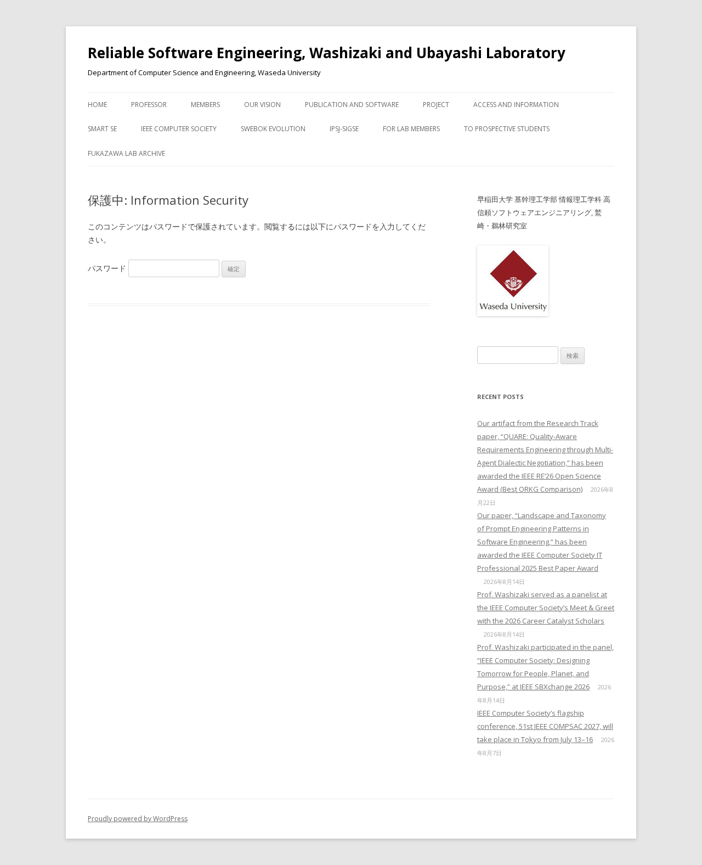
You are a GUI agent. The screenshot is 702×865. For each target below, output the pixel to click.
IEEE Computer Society (179, 128)
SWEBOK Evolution (273, 128)
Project (436, 104)
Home (97, 104)
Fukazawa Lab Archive (126, 153)
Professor (149, 104)
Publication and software (352, 104)
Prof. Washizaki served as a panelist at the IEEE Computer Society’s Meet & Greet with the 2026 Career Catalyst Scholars (545, 607)
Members (205, 104)
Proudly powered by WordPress (138, 818)
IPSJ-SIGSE (344, 128)
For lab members (411, 128)
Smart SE (102, 128)
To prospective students (507, 128)
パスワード (108, 268)
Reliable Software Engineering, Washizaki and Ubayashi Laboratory (326, 53)
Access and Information (516, 104)
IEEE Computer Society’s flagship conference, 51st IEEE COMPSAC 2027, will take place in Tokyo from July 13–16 (545, 726)
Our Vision (262, 104)
